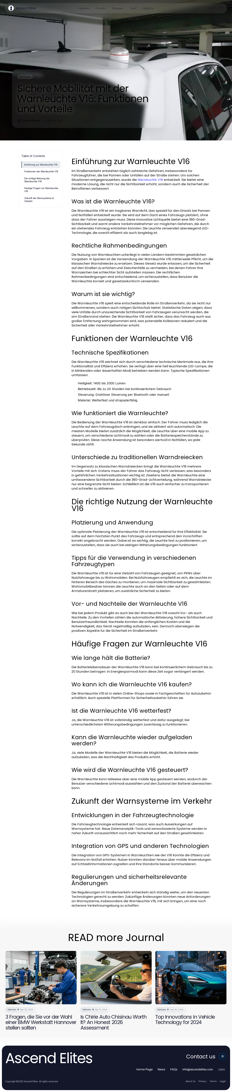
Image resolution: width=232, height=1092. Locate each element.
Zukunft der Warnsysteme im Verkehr (39, 199)
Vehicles (25, 77)
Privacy (202, 1081)
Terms (213, 1081)
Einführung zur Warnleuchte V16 (40, 164)
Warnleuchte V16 (150, 180)
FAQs (173, 1069)
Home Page (144, 1069)
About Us (190, 1081)
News (161, 1069)
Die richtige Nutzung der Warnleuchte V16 (37, 180)
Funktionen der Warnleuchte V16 (41, 171)
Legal (223, 1081)
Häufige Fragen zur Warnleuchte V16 (41, 189)
